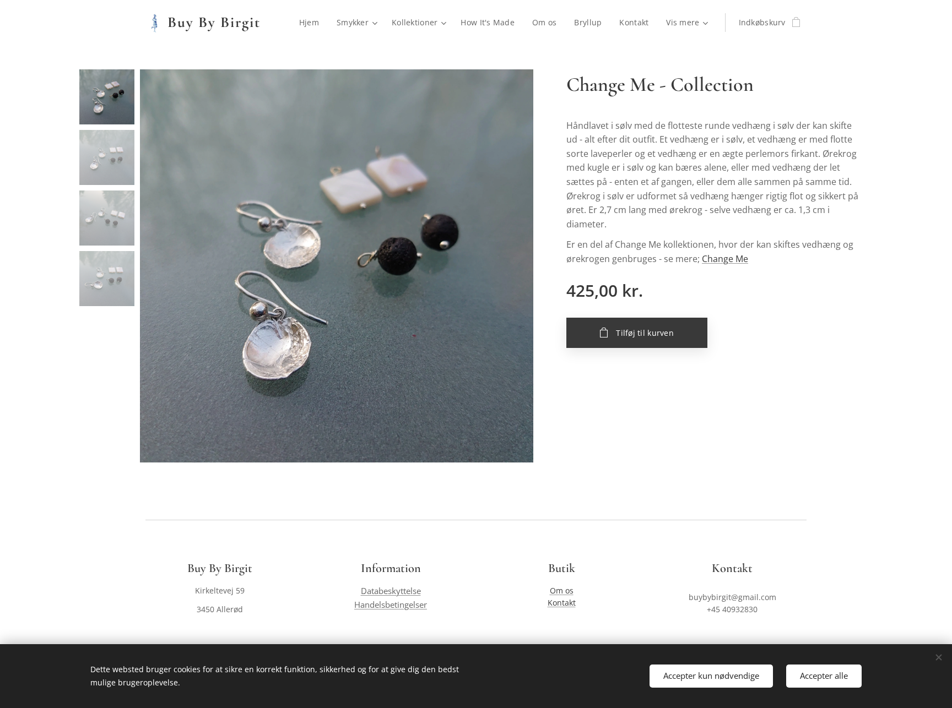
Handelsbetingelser (390, 605)
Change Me (725, 259)
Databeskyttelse (391, 591)
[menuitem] (312, 22)
